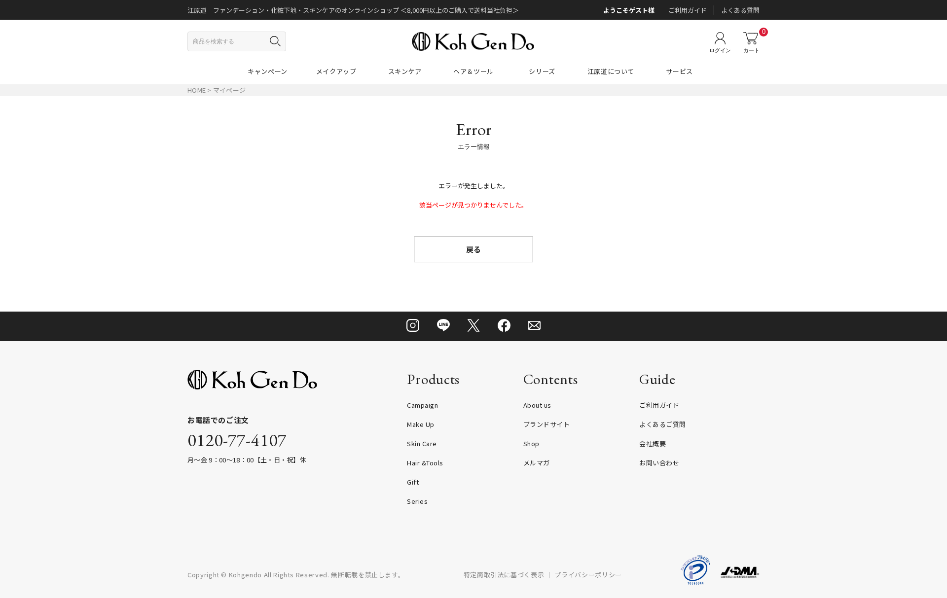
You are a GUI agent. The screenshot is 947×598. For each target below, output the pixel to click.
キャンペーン (268, 71)
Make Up (421, 424)
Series (417, 501)
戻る (473, 249)
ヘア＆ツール (473, 71)
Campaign (422, 405)
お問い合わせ (659, 462)
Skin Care (422, 443)
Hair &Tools (425, 462)
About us (537, 405)
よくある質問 (740, 10)
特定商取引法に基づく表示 (504, 574)
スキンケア (405, 71)
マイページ (229, 90)
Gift (413, 482)
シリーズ (542, 71)
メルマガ (536, 462)
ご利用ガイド (687, 10)
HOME (196, 90)
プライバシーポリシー (588, 574)
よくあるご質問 (662, 424)
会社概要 (652, 443)
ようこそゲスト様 (629, 10)
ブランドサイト (546, 424)
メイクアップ (336, 71)
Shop (531, 443)
